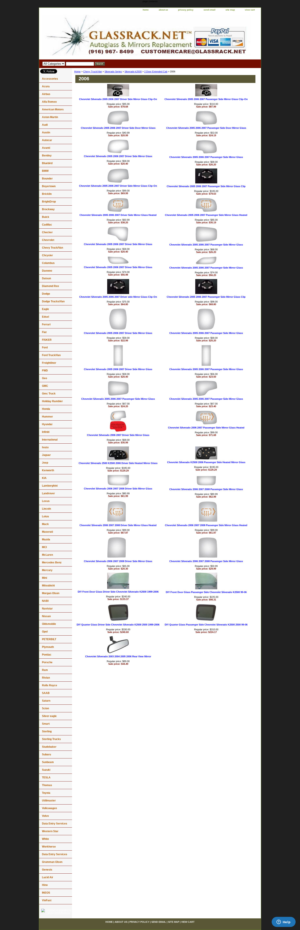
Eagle (45, 309)
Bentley (47, 155)
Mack (45, 524)
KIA (44, 478)
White (45, 838)
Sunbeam (48, 762)
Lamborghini (50, 485)
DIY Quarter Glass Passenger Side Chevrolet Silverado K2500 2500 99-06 (206, 624)
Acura (46, 86)
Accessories (50, 78)
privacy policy (185, 10)
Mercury (47, 570)
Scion (45, 708)
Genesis (47, 869)
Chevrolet (48, 240)
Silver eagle (49, 716)
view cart (250, 10)
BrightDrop (49, 201)
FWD (45, 370)
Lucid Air (47, 877)
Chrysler (47, 255)
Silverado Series (113, 71)
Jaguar (46, 455)
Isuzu (45, 447)
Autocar (47, 140)
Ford (45, 347)
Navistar (47, 608)
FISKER (47, 339)
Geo (44, 378)
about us (163, 10)
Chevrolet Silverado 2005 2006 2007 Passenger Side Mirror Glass (206, 157)
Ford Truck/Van (51, 355)
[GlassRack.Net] (94, 36)
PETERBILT (49, 639)
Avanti (46, 147)
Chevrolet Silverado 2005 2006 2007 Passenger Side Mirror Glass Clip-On (206, 99)
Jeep (45, 462)
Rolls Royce (49, 685)
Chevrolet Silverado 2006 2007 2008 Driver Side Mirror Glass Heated (118, 525)
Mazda (46, 539)
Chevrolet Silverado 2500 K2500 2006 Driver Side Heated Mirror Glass (118, 463)
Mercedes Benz (51, 562)
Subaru (46, 754)
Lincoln (46, 508)
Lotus (45, 516)
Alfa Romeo (49, 101)
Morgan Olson (50, 593)
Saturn (46, 700)
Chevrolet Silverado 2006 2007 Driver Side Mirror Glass (118, 435)
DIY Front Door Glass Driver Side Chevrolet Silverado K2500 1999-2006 (118, 591)
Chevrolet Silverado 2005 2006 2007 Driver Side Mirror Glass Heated (118, 215)
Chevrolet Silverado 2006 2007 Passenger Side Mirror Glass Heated (206, 427)
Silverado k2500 (133, 71)
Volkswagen (49, 808)
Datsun (46, 278)
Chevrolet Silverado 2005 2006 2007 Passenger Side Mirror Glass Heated (206, 215)
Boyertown (49, 186)
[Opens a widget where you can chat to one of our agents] (283, 922)
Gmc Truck (49, 393)
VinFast (46, 900)
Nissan (46, 616)
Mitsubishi (48, 585)
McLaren (47, 554)
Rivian (46, 677)
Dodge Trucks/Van (53, 301)
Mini (44, 577)
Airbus (46, 94)
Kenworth (48, 470)
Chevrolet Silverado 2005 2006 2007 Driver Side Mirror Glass (118, 156)
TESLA (46, 777)
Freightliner (49, 362)
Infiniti (45, 432)
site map (230, 10)
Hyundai (47, 424)
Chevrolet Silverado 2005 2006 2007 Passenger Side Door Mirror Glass (206, 128)
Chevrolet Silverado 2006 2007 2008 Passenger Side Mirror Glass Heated (206, 525)
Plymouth (48, 647)
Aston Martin (50, 117)
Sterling (47, 731)
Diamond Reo (50, 286)
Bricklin (47, 193)
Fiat (44, 332)
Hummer (47, 416)
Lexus (46, 501)
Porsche (47, 662)
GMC (45, 385)
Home (77, 71)
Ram (45, 670)
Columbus (48, 263)
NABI (45, 600)
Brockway (48, 209)
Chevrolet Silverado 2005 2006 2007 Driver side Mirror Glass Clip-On (118, 297)
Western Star (50, 831)
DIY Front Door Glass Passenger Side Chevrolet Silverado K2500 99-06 (206, 592)
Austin (46, 132)
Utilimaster (49, 800)
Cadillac (47, 224)
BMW (45, 170)
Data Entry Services (54, 823)
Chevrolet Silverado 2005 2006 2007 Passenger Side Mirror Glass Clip (206, 186)
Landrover (48, 493)
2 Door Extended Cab (155, 71)
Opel (45, 631)
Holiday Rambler (52, 401)
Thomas (47, 785)
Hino (45, 885)
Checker (47, 232)
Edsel (45, 316)
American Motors (53, 109)
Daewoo (47, 270)
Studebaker (49, 746)
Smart (46, 723)
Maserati (47, 531)
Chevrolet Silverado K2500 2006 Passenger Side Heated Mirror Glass (206, 462)
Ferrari (46, 324)
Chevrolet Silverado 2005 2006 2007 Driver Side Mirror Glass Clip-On (118, 99)
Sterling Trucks (51, 739)
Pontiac (46, 654)
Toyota (46, 792)
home (146, 10)
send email (209, 10)
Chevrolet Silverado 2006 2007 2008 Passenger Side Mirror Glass (206, 489)
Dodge (46, 293)
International (50, 439)
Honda (46, 408)
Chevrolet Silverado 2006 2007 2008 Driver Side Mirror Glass (118, 488)
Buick (45, 217)
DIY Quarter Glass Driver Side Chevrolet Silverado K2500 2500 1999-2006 (118, 624)
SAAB (46, 693)
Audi (45, 124)
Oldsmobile (49, 623)
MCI (44, 547)
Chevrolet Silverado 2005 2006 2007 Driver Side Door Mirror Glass (118, 128)
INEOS (46, 892)
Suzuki (46, 769)
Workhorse (49, 846)
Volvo (45, 815)
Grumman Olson (52, 862)
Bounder (47, 178)
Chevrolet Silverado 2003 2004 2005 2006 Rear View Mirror (118, 656)
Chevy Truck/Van (92, 71)
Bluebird (47, 163)
